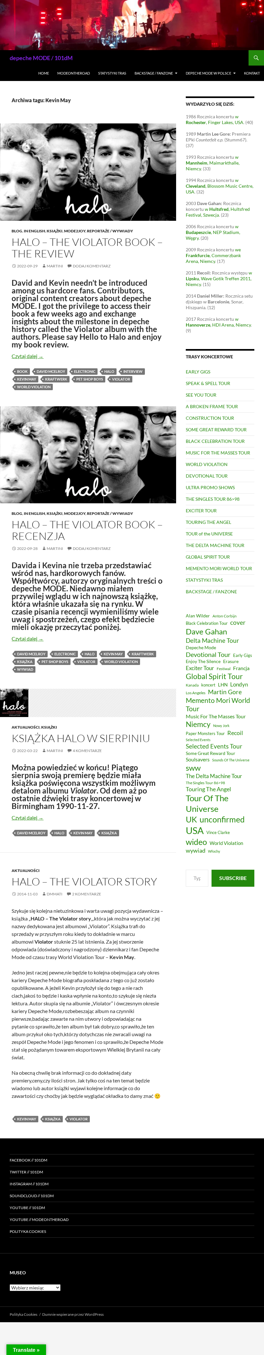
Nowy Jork (221, 725)
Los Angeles (195, 693)
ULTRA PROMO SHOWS (210, 487)
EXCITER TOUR (201, 510)
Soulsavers (198, 759)
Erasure (231, 661)
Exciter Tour (200, 668)
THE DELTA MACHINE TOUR (215, 545)
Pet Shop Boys (89, 379)
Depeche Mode (201, 647)
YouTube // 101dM (27, 1207)
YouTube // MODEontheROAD (39, 1219)
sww (193, 767)
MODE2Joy (74, 231)
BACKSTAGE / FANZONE (154, 73)
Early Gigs (242, 655)
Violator (121, 379)
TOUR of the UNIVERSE (209, 533)
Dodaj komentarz (91, 266)
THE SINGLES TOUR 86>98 (213, 499)
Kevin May (26, 379)
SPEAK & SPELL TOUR (208, 383)
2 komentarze (86, 894)
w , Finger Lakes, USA (214, 119)
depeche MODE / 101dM (41, 57)
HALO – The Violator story (84, 881)
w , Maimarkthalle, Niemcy (213, 162)
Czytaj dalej (27, 356)
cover (238, 622)
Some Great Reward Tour (210, 753)
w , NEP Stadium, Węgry (213, 232)
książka (25, 662)
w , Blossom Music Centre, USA (219, 185)
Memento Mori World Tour (218, 704)
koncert (208, 684)
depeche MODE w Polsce (208, 73)
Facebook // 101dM (28, 1160)
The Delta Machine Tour (214, 776)
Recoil (235, 732)
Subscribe (233, 878)
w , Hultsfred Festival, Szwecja (218, 212)
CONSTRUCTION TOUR (210, 418)
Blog (17, 231)
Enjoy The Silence (203, 661)
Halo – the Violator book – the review (87, 247)
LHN (223, 684)
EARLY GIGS (198, 371)
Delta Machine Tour (212, 640)
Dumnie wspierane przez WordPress (73, 1314)
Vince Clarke (218, 832)
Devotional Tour (208, 654)
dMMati (54, 894)
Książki (54, 231)
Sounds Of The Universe (231, 760)
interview (133, 371)
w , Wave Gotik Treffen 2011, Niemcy (219, 278)
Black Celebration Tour (207, 623)
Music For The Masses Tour (216, 716)
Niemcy (198, 724)
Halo (109, 371)
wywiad (25, 669)
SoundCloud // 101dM (32, 1195)
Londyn (239, 684)
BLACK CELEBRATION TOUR (215, 441)
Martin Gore (225, 691)
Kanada (192, 685)
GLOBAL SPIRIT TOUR (208, 557)
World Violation (34, 387)
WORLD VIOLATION (207, 464)
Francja (241, 668)
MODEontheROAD (73, 73)
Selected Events (198, 740)
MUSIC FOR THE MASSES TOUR (218, 452)
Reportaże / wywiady (110, 231)
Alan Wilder (198, 615)
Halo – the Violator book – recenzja (87, 530)
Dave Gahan (206, 631)
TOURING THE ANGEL (208, 522)
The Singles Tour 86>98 (205, 782)
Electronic (84, 371)
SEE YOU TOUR (201, 395)
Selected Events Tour (214, 746)
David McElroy (51, 371)
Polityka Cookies (28, 1231)
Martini (55, 266)
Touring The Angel (208, 789)
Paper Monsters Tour (205, 733)
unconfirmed (222, 819)
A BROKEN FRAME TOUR (212, 406)
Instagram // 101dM (29, 1183)
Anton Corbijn (224, 616)
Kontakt (252, 73)
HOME (43, 73)
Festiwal (224, 669)
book (22, 371)
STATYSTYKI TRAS (112, 73)
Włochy (214, 851)
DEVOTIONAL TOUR (207, 476)
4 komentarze (87, 750)
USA (195, 830)
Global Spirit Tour (214, 676)
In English (34, 231)
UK (191, 819)
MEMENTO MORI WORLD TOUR (219, 568)
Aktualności (26, 727)
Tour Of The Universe (207, 803)
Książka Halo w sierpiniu (81, 738)
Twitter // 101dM (26, 1172)
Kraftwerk (56, 379)
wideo (196, 842)
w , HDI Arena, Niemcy (218, 322)
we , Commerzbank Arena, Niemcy (213, 255)
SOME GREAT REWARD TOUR (216, 429)
